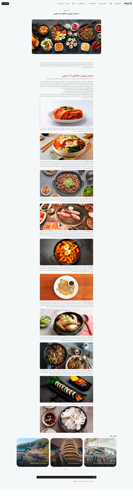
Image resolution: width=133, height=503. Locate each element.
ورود (75, 481)
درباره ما (67, 4)
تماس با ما (60, 4)
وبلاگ (73, 4)
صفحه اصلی (118, 4)
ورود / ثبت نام (5, 3)
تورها (110, 4)
